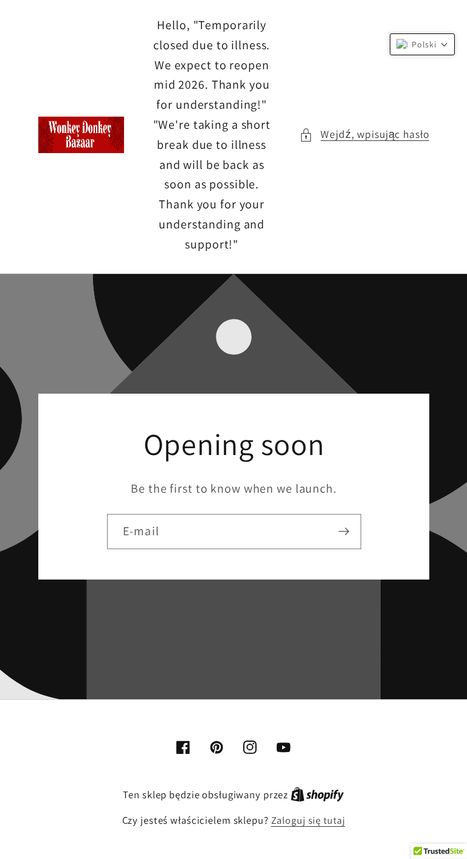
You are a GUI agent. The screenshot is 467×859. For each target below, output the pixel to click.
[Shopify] (317, 794)
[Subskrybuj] (343, 531)
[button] (364, 134)
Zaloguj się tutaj (308, 820)
